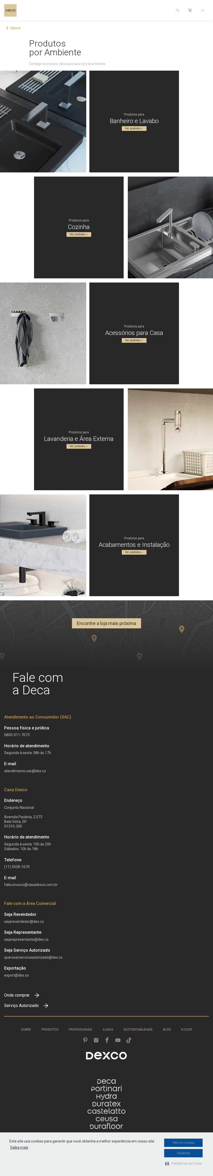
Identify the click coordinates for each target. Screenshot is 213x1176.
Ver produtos (133, 128)
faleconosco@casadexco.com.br (31, 885)
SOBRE (26, 1029)
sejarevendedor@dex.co (24, 921)
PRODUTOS (50, 1029)
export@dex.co (16, 975)
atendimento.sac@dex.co (25, 771)
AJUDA (108, 1029)
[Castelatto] (106, 1111)
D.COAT (186, 1029)
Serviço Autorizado (21, 1005)
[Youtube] (118, 1040)
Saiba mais (19, 1147)
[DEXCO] (106, 1055)
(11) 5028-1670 (17, 867)
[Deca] (10, 10)
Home (15, 28)
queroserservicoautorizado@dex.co (33, 957)
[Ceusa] (107, 1119)
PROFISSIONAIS (80, 1029)
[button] (183, 1163)
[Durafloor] (106, 1126)
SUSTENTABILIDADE (138, 1029)
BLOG (167, 1029)
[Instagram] (96, 1040)
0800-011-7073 (17, 735)
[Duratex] (107, 1104)
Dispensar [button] (183, 1153)
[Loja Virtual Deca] (190, 10)
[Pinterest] (85, 1040)
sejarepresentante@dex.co (26, 939)
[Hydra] (106, 1096)
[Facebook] (107, 1040)
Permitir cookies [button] (183, 1143)
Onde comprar (17, 995)
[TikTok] (129, 1040)
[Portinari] (106, 1089)
